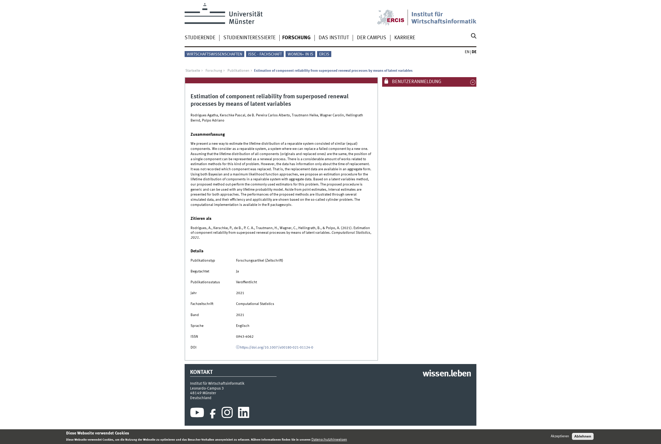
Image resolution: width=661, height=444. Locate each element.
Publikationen (238, 70)
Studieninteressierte (249, 38)
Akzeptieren (560, 436)
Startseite (192, 70)
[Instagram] (227, 413)
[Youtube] (197, 413)
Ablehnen (582, 436)
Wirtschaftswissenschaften (214, 54)
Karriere (404, 38)
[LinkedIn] (243, 413)
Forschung (296, 38)
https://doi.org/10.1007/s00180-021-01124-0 (276, 347)
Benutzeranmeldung (416, 81)
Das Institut (334, 38)
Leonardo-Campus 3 (207, 388)
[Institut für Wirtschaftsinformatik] (443, 14)
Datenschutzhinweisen (329, 439)
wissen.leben (447, 374)
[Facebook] (213, 413)
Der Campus (371, 38)
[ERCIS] (394, 14)
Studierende (200, 38)
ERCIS (324, 54)
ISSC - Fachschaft (265, 54)
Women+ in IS (300, 54)
